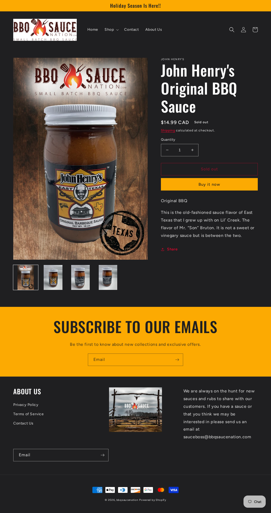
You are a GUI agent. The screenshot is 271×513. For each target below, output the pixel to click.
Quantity (168, 139)
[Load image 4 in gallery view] (108, 277)
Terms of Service (28, 414)
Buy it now (209, 184)
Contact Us (23, 423)
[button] (111, 29)
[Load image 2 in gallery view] (53, 277)
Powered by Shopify (152, 500)
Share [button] (172, 249)
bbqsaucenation (127, 500)
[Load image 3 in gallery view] (80, 277)
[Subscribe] (177, 359)
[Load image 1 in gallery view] (25, 277)
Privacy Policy (25, 405)
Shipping (168, 130)
